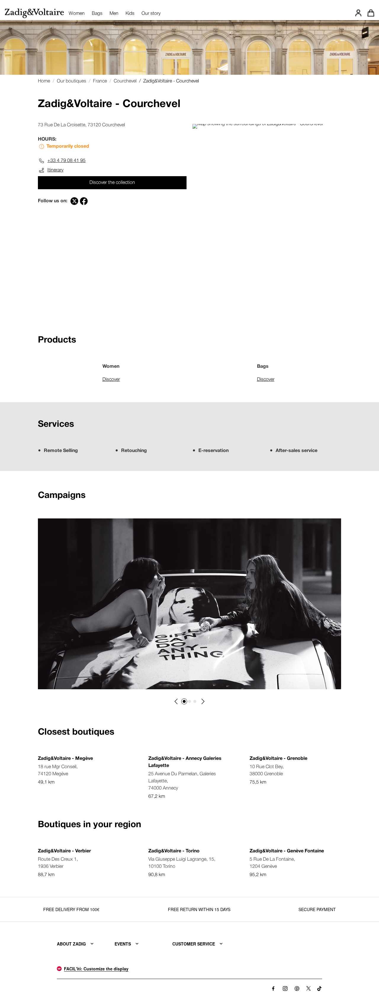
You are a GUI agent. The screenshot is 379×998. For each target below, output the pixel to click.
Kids (130, 14)
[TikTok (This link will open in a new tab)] (319, 988)
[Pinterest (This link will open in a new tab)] (297, 988)
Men (114, 14)
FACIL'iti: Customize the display (96, 969)
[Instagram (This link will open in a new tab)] (285, 988)
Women (77, 14)
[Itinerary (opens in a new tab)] (257, 124)
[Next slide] (202, 701)
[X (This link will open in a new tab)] (308, 988)
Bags (97, 14)
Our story (151, 14)
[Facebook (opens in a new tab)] (84, 201)
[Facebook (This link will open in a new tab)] (273, 988)
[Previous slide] (176, 701)
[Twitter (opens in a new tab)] (74, 201)
